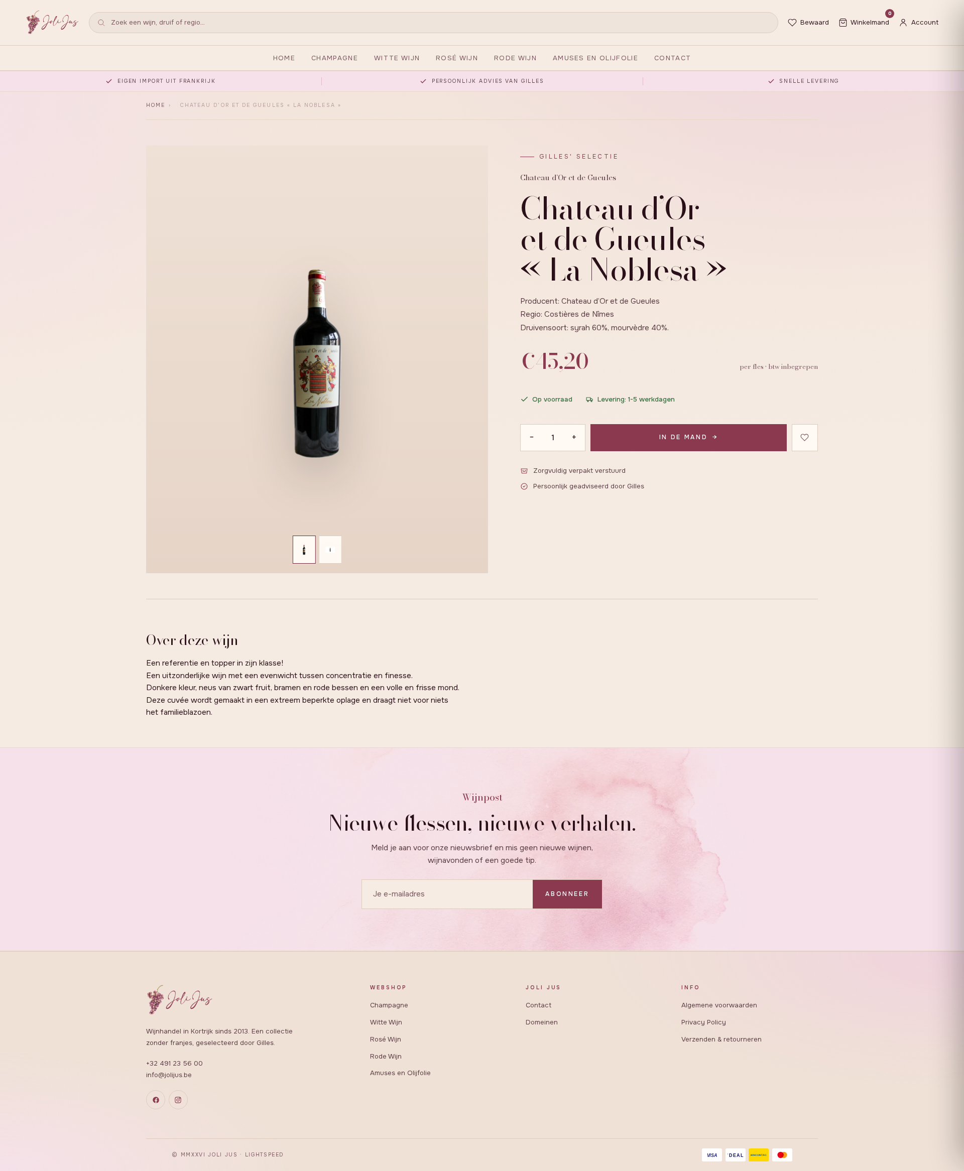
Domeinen (542, 1022)
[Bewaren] (805, 437)
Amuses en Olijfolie (595, 58)
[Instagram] (178, 1099)
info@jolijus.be (169, 1075)
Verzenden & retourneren (721, 1039)
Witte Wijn (397, 58)
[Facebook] (155, 1099)
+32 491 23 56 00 (174, 1063)
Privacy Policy (703, 1022)
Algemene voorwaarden (719, 1005)
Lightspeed (264, 1154)
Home (284, 58)
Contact (672, 58)
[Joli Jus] (52, 22)
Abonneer (567, 894)
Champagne (334, 58)
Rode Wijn (515, 58)
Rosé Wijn (457, 58)
